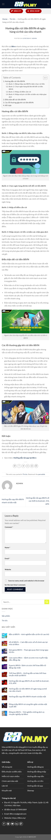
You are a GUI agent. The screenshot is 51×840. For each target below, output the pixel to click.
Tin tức (25, 474)
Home (4, 19)
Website (8, 569)
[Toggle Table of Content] (44, 78)
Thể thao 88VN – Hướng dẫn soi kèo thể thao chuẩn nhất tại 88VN (27, 674)
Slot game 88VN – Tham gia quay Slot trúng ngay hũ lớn (28, 651)
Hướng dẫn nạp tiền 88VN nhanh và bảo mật (27, 696)
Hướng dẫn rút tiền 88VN (15, 81)
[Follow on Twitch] (21, 824)
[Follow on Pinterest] (8, 824)
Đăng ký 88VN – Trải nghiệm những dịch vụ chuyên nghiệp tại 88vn (26, 713)
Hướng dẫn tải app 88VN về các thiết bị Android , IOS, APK (37, 501)
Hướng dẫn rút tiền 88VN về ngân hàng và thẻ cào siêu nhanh (28, 690)
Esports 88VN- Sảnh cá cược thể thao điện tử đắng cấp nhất (27, 666)
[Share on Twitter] (23, 466)
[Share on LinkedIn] (36, 466)
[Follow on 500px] (17, 824)
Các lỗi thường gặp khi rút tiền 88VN (19, 102)
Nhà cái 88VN (7, 747)
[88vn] (25, 4)
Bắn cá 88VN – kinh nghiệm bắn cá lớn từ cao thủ (29, 634)
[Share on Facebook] (19, 466)
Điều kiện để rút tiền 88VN (15, 99)
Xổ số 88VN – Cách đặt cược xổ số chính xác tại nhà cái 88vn (28, 643)
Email (7, 558)
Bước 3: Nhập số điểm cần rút (20, 92)
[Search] (48, 4)
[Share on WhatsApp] (15, 466)
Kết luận (8, 105)
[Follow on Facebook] (4, 824)
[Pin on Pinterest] (32, 466)
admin (34, 38)
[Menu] (3, 4)
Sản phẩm (6, 616)
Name (7, 547)
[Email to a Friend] (28, 466)
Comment (9, 527)
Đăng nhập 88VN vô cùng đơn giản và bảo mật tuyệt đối (28, 705)
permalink (41, 474)
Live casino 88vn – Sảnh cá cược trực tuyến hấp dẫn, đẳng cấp (28, 659)
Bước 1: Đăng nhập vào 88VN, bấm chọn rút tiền (27, 84)
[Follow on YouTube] (12, 824)
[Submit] (46, 602)
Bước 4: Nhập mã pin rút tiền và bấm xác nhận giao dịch (27, 95)
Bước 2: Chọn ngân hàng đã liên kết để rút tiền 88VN (26, 87)
